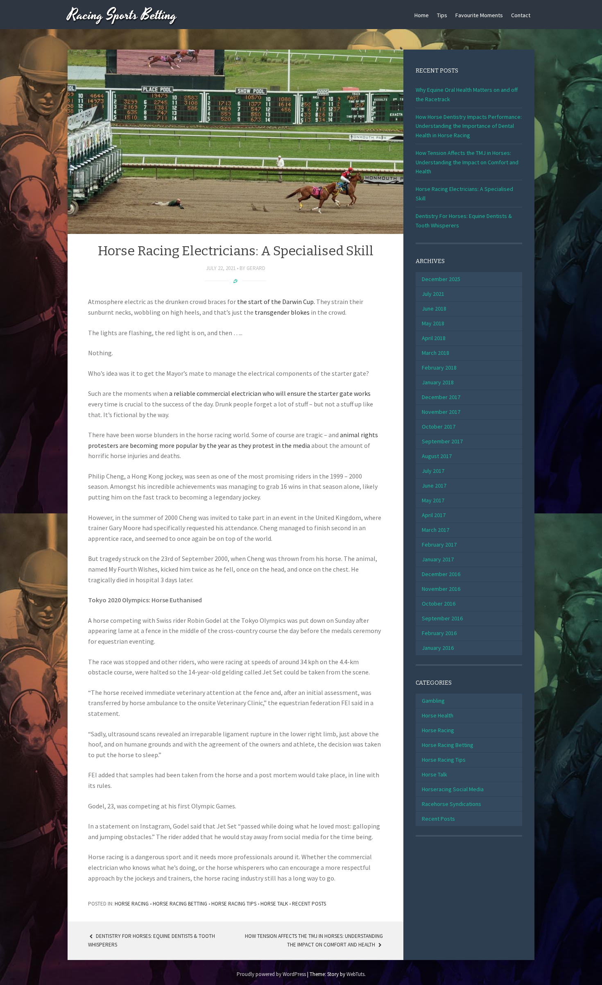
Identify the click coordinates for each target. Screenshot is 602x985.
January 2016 (438, 647)
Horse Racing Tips (233, 903)
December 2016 (441, 574)
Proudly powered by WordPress (271, 974)
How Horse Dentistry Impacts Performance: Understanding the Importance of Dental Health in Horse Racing (469, 126)
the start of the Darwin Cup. (276, 301)
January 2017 (438, 559)
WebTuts (355, 974)
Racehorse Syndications (451, 804)
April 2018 (434, 338)
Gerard (256, 268)
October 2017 (438, 426)
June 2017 (434, 485)
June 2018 (434, 308)
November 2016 (441, 588)
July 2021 (433, 293)
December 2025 (441, 279)
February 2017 (439, 544)
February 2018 (439, 367)
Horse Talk (274, 903)
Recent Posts (309, 903)
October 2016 (438, 603)
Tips (442, 15)
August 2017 (437, 456)
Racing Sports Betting (122, 15)
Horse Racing (132, 903)
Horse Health (437, 715)
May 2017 (433, 500)
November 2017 (441, 411)
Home (421, 15)
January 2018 (438, 382)
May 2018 (433, 323)
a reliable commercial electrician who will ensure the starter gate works (270, 393)
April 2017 (434, 515)
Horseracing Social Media (453, 789)
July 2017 (433, 470)
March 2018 (435, 352)
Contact (520, 15)
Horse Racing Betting (180, 903)
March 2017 (435, 529)
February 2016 (439, 633)
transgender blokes (282, 312)
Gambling (433, 700)
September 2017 (442, 441)
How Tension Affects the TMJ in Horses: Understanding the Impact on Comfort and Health (467, 162)
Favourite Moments (479, 15)
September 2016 (442, 618)
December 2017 (441, 397)
